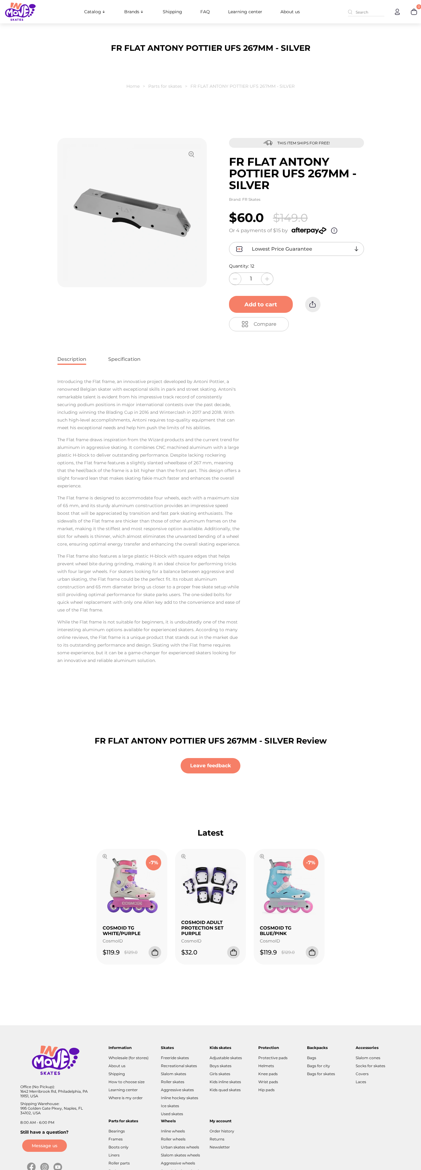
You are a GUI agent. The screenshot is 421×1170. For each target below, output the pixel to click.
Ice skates (170, 1105)
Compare (265, 324)
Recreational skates (179, 1065)
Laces (361, 1081)
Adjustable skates (226, 1057)
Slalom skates (173, 1073)
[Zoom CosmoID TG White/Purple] (105, 857)
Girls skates (220, 1073)
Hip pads (266, 1089)
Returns (217, 1139)
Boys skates (220, 1065)
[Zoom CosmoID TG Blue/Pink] (262, 857)
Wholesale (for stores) (128, 1057)
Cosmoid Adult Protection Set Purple (202, 927)
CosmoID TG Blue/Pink (276, 930)
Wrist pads (268, 1081)
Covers (362, 1073)
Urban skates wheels (180, 1147)
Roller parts (119, 1163)
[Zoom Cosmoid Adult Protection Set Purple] (183, 857)
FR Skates (251, 199)
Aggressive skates (177, 1089)
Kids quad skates (225, 1089)
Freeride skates (175, 1057)
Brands (131, 11)
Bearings (116, 1131)
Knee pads (268, 1073)
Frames (115, 1139)
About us (290, 11)
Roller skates (172, 1081)
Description (71, 359)
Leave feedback (210, 766)
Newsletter (220, 1147)
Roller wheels (173, 1139)
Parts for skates (165, 86)
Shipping (172, 11)
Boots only (118, 1147)
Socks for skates (370, 1065)
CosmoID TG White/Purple (122, 930)
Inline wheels (173, 1131)
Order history (222, 1131)
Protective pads (273, 1057)
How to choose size (126, 1081)
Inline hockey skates (179, 1097)
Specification (124, 359)
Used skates (172, 1114)
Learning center (245, 11)
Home (133, 86)
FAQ (205, 11)
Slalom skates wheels (180, 1155)
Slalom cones (368, 1057)
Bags (311, 1057)
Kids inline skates (225, 1081)
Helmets (266, 1065)
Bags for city (318, 1065)
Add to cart (260, 304)
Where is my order (125, 1097)
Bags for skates (321, 1073)
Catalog (92, 11)
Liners (114, 1155)
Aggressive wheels (178, 1163)
